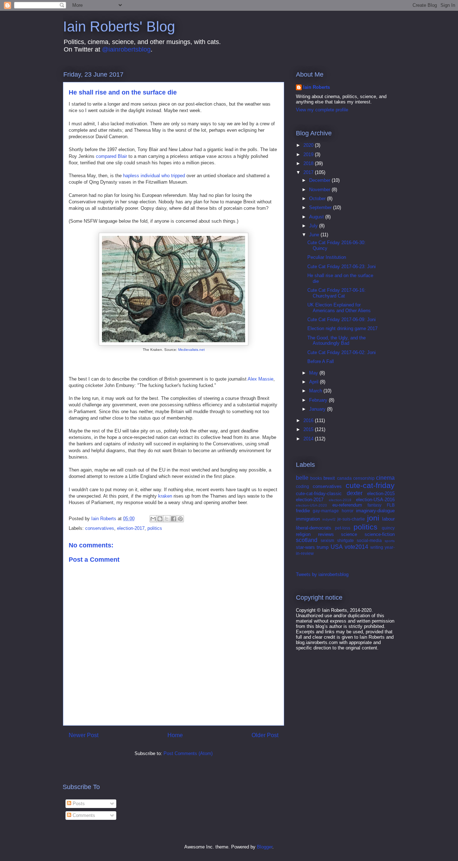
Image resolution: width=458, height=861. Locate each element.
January (318, 409)
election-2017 (131, 528)
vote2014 (356, 547)
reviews (326, 534)
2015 (309, 429)
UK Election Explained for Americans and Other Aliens (339, 307)
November (320, 189)
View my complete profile (322, 109)
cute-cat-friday (370, 485)
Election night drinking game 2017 (342, 328)
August (317, 216)
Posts (78, 803)
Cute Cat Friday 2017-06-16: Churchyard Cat (336, 293)
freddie (303, 510)
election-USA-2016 (375, 499)
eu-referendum (347, 505)
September (321, 207)
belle (302, 478)
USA (337, 547)
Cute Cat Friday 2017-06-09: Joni (341, 319)
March (316, 390)
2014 (309, 438)
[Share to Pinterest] (180, 518)
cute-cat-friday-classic (319, 493)
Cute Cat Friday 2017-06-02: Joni (341, 352)
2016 (309, 420)
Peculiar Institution (326, 257)
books (316, 478)
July (314, 225)
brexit (329, 478)
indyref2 (329, 519)
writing (376, 547)
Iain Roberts (316, 87)
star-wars (305, 547)
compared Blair (111, 156)
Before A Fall (320, 361)
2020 (309, 145)
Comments (83, 815)
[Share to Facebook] (173, 518)
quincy (388, 528)
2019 (309, 154)
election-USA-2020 (311, 505)
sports (390, 541)
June (315, 234)
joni (373, 518)
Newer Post (83, 735)
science (349, 534)
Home (175, 735)
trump (322, 547)
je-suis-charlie (351, 519)
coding (302, 486)
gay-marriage (326, 510)
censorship (364, 478)
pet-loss (342, 528)
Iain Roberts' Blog (119, 26)
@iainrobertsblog (126, 49)
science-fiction (380, 534)
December (320, 180)
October (318, 198)
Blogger (264, 847)
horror (348, 510)
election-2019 (340, 500)
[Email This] (153, 518)
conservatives (99, 528)
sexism (327, 540)
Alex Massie (260, 379)
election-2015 (381, 493)
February (319, 400)
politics (154, 528)
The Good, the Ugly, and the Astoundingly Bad (336, 340)
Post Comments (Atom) (188, 753)
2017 (309, 172)
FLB (391, 505)
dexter (354, 493)
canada (344, 478)
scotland (306, 540)
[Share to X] (166, 518)
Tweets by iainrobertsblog (322, 574)
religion (303, 534)
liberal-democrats (313, 528)
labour (388, 519)
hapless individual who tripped (154, 175)
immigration (308, 519)
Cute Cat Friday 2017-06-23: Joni (341, 266)
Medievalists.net (191, 350)
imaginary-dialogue (375, 510)
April (314, 381)
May (314, 373)
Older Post (265, 735)
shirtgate (345, 540)
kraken (165, 496)
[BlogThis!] (160, 518)
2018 (309, 163)
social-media (369, 540)
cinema (385, 478)
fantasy (374, 505)
